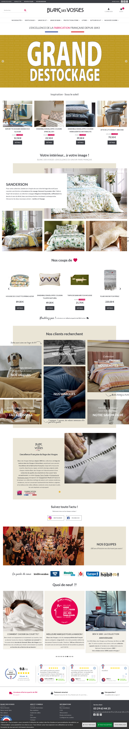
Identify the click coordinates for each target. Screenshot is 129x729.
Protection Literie (71, 20)
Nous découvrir (111, 20)
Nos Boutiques (28, 1)
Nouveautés (16, 20)
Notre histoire (5, 708)
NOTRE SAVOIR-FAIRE (108, 415)
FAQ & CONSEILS (21, 415)
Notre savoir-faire (6, 710)
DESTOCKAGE (30, 20)
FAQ (31, 715)
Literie (84, 20)
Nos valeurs (21, 375)
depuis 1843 (39, 461)
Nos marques (5, 715)
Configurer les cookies (67, 717)
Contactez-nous (6, 1)
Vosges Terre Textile (41, 475)
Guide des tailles (35, 713)
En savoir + (16, 695)
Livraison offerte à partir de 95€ (25, 692)
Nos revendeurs (41, 1)
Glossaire (33, 717)
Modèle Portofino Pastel (120, 395)
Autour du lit (95, 20)
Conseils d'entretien (36, 708)
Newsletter (17, 1)
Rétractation (64, 713)
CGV (61, 710)
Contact (32, 720)
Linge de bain (55, 20)
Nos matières (34, 710)
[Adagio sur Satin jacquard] (106, 236)
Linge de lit (42, 20)
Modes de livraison (65, 715)
